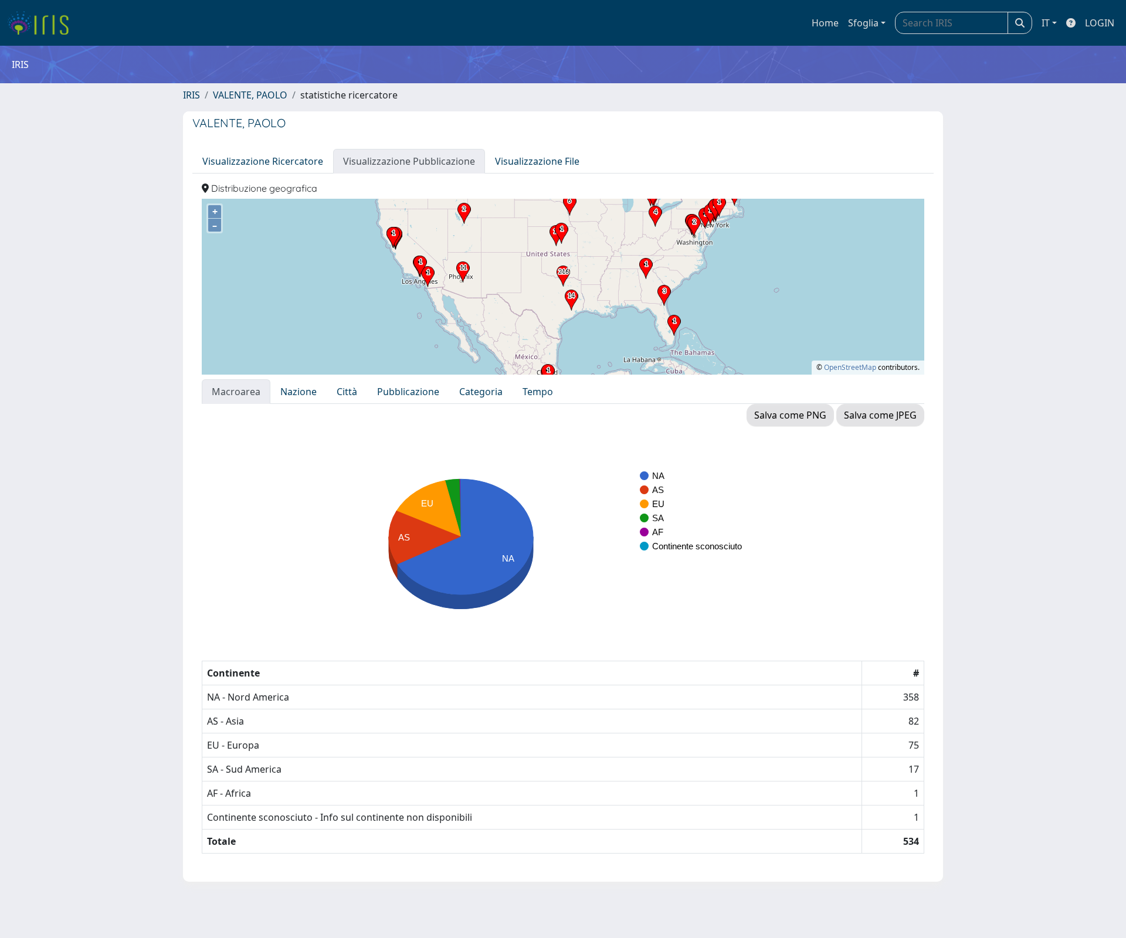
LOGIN (1099, 22)
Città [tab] (347, 391)
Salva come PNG (790, 415)
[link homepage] (42, 23)
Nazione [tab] (298, 391)
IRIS (191, 95)
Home (825, 22)
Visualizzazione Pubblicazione (409, 161)
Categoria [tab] (481, 391)
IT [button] (1046, 22)
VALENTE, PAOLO (250, 95)
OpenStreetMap (850, 367)
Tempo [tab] (538, 391)
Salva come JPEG (880, 415)
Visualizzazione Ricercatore (262, 161)
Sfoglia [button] (863, 22)
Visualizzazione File (537, 161)
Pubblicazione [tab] (408, 391)
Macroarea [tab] (236, 391)
